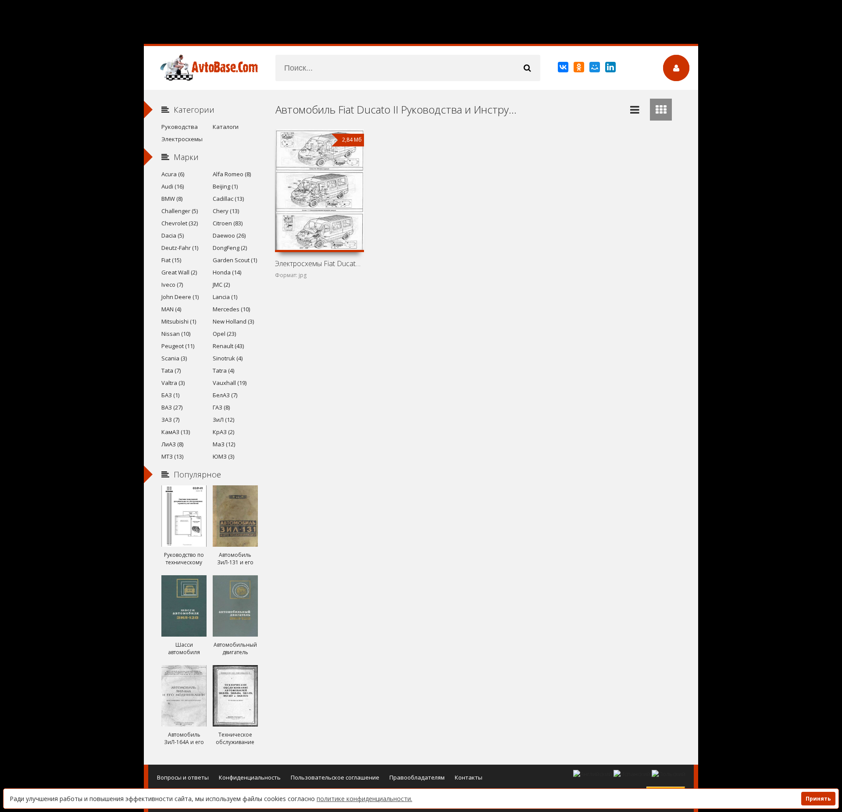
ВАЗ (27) (171, 407)
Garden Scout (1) (235, 260)
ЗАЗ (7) (170, 420)
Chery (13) (226, 211)
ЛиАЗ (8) (172, 444)
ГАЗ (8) (221, 407)
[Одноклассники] (579, 69)
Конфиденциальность (250, 777)
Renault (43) (228, 346)
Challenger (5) (179, 211)
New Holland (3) (233, 321)
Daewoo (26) (229, 235)
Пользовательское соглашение (335, 777)
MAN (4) (171, 309)
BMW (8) (171, 199)
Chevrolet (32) (179, 223)
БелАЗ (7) (225, 395)
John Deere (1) (180, 297)
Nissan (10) (175, 334)
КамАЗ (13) (175, 432)
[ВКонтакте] (564, 69)
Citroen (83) (228, 223)
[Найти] (527, 68)
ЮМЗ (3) (223, 456)
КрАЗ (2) (223, 432)
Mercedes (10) (231, 309)
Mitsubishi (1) (178, 321)
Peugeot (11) (177, 346)
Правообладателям (417, 777)
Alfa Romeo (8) (232, 174)
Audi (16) (172, 186)
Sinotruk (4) (228, 358)
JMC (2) (221, 284)
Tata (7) (171, 370)
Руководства (179, 127)
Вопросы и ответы (183, 777)
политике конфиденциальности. (364, 798)
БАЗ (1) (170, 395)
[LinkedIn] (611, 69)
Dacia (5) (172, 235)
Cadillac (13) (228, 199)
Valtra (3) (173, 383)
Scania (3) (174, 358)
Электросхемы (182, 139)
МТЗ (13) (172, 456)
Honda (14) (227, 272)
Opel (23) (224, 334)
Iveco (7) (172, 284)
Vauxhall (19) (229, 383)
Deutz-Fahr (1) (179, 248)
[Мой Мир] (595, 69)
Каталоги (226, 127)
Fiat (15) (171, 260)
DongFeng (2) (230, 248)
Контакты (468, 777)
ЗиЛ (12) (223, 420)
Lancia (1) (225, 297)
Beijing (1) (225, 186)
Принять (818, 798)
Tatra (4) (223, 370)
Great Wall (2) (179, 272)
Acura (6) (172, 174)
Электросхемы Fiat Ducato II (319, 263)
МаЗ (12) (224, 444)
